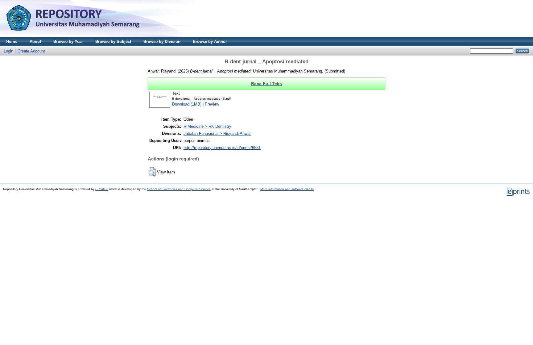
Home (11, 41)
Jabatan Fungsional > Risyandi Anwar (217, 133)
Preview (212, 104)
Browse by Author (210, 41)
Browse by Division (161, 41)
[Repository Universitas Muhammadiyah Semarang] (80, 35)
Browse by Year (68, 41)
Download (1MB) (186, 104)
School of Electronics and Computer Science (179, 189)
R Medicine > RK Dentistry (207, 126)
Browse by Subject (113, 41)
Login (8, 51)
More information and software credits (287, 189)
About (35, 41)
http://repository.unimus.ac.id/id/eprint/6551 (222, 147)
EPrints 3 (101, 189)
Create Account (31, 51)
